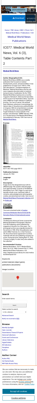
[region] (18, 384)
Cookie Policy (29, 384)
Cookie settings (25, 382)
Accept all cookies (18, 391)
